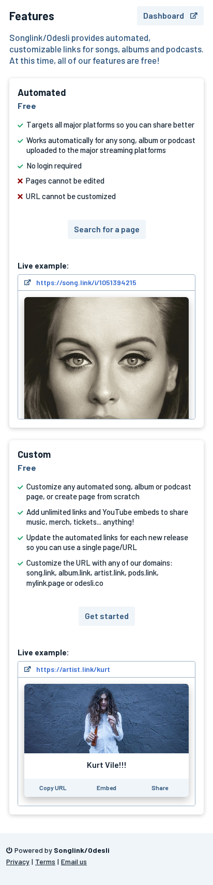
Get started (107, 616)
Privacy (17, 861)
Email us (74, 861)
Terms (45, 861)
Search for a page (107, 229)
